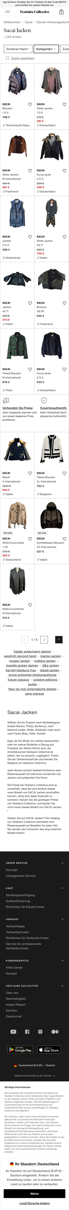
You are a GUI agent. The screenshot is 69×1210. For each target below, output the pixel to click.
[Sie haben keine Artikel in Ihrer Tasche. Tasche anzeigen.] (61, 11)
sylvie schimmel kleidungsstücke (32, 675)
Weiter (34, 1193)
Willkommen (12, 22)
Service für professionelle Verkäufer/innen (23, 946)
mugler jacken (19, 661)
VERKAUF (12, 919)
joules (32, 684)
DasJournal (14, 1016)
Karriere (11, 1010)
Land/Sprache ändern (35, 1203)
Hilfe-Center (14, 967)
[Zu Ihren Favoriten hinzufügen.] (30, 104)
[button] (61, 11)
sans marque (34, 693)
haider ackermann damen (32, 651)
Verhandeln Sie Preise (17, 408)
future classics (18, 679)
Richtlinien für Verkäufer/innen (27, 938)
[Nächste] (44, 639)
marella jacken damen (22, 665)
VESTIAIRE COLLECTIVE (22, 986)
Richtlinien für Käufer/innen (25, 907)
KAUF (9, 888)
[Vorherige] (25, 639)
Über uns (12, 993)
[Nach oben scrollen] (59, 639)
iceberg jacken (45, 661)
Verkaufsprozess (17, 932)
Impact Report (16, 1004)
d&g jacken (50, 665)
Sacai (29, 22)
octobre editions (45, 679)
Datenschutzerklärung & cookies (32, 1075)
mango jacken (50, 656)
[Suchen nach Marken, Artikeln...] (7, 11)
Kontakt (11, 973)
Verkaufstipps (15, 926)
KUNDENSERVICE (17, 960)
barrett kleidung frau (21, 670)
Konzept (11, 870)
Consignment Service (21, 876)
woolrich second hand (20, 656)
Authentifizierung (18, 901)
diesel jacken (49, 670)
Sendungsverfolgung (20, 895)
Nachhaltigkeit (16, 998)
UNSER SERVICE (17, 863)
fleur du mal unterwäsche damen (32, 689)
